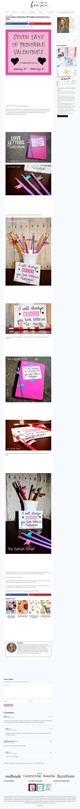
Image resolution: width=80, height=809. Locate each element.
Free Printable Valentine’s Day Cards (23, 26)
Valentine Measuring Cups (23, 105)
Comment (7, 685)
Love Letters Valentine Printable (31, 590)
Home (7, 12)
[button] (49, 31)
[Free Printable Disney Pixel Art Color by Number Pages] (61, 52)
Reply (51, 716)
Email (31, 701)
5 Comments (39, 21)
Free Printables (50, 12)
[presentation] (32, 787)
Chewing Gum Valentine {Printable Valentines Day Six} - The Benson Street (26, 763)
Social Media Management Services (66, 12)
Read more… (39, 653)
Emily (8, 21)
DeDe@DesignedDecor (10, 741)
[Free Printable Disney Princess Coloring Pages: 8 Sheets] (71, 52)
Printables (11, 15)
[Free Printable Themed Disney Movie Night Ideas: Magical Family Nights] (61, 62)
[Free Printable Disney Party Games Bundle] (71, 62)
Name (6, 701)
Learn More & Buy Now (62, 116)
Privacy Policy (40, 805)
